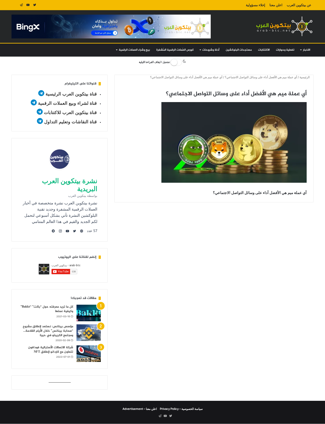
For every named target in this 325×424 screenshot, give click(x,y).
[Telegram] (21, 5)
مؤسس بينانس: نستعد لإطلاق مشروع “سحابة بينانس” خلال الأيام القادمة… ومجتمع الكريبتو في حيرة (48, 331)
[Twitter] (34, 5)
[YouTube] (28, 5)
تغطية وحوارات (285, 50)
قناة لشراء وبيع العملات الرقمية (67, 103)
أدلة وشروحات (210, 50)
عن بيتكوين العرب (299, 5)
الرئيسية (305, 77)
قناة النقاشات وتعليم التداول (70, 121)
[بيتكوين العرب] (284, 26)
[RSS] (14, 5)
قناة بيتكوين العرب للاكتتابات (70, 112)
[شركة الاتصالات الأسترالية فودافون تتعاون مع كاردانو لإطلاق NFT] (88, 353)
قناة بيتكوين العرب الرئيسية (71, 93)
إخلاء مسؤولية (255, 5)
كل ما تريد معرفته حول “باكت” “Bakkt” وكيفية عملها (47, 309)
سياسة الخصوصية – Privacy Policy (181, 409)
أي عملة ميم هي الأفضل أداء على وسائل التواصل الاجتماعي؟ (261, 77)
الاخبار (306, 50)
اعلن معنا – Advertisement (139, 409)
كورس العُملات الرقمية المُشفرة (175, 50)
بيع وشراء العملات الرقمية (134, 50)
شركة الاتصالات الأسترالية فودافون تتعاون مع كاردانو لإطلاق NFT (50, 349)
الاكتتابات (264, 50)
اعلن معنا (276, 5)
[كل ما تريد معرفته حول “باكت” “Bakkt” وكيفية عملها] (88, 313)
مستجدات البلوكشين (239, 50)
